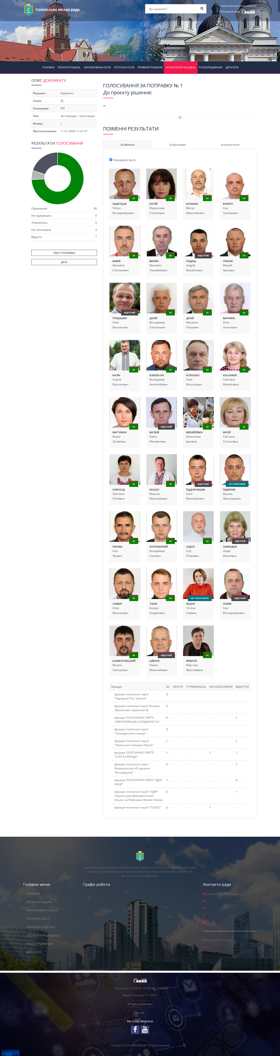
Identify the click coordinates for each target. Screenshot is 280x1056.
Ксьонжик (230, 375)
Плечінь (118, 546)
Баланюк (192, 204)
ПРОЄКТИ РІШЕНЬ (69, 67)
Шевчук (154, 661)
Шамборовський (124, 661)
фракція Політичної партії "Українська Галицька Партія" (134, 743)
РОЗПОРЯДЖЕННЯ (210, 67)
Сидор (190, 546)
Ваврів (117, 261)
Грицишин (120, 318)
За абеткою (127, 144)
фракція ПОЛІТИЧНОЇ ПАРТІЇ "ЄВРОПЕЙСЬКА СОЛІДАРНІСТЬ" (137, 719)
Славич (117, 604)
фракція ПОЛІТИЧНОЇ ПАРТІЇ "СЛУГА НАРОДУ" (134, 754)
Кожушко (193, 375)
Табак (153, 604)
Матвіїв (154, 432)
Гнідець (191, 261)
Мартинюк (120, 432)
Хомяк (227, 604)
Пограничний (158, 546)
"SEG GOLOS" (139, 1045)
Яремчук (191, 661)
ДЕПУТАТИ (232, 67)
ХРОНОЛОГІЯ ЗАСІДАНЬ (181, 67)
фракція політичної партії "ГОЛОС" (137, 807)
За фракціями (177, 144)
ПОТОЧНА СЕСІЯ (124, 67)
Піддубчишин (195, 489)
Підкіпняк (229, 489)
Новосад (119, 489)
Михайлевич (194, 432)
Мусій (227, 432)
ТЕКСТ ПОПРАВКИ (64, 252)
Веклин (154, 261)
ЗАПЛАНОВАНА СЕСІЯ (97, 67)
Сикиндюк (230, 546)
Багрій (153, 204)
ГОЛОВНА (48, 67)
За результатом (230, 144)
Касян (116, 375)
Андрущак (120, 204)
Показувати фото (124, 160)
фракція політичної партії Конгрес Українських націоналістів (137, 708)
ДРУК (64, 262)
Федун (190, 604)
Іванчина (229, 318)
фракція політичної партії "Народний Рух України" (131, 696)
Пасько (154, 489)
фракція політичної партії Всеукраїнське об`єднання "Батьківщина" (132, 768)
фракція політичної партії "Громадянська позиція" (131, 731)
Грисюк (228, 261)
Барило (228, 204)
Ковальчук (156, 375)
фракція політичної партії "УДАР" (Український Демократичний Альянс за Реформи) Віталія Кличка (138, 795)
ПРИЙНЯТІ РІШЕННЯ (150, 67)
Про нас (139, 1012)
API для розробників (139, 1004)
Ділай (153, 318)
